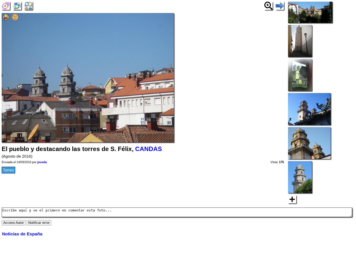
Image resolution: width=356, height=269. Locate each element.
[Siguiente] (280, 5)
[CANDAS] (6, 5)
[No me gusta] (15, 19)
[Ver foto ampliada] (268, 5)
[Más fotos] (292, 199)
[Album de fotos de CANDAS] (17, 5)
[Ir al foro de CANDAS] (28, 5)
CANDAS (148, 148)
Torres (8, 170)
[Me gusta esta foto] (6, 19)
